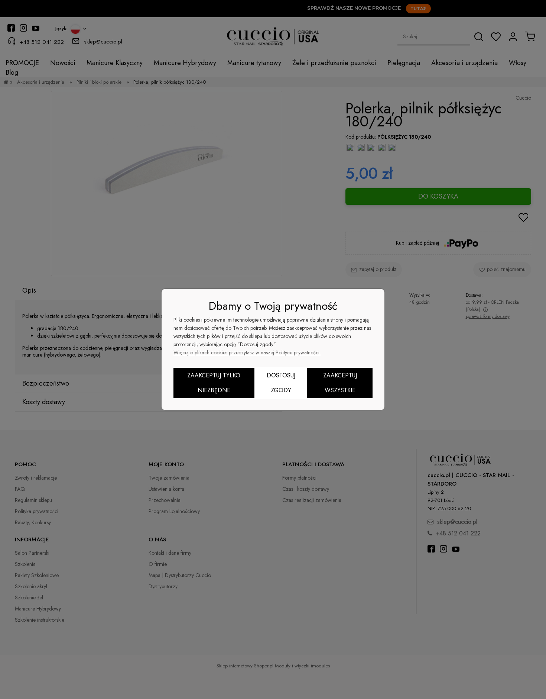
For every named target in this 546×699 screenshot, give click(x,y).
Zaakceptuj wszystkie (340, 382)
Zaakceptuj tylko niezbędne (213, 382)
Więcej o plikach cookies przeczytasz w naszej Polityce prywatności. (247, 352)
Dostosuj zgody (281, 382)
